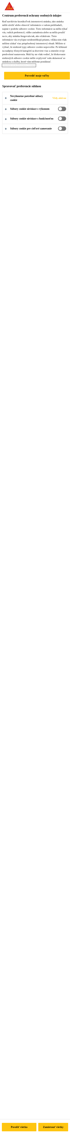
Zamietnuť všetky (53, 1126)
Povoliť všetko (19, 1126)
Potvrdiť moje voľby (37, 75)
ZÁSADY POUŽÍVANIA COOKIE (19, 65)
